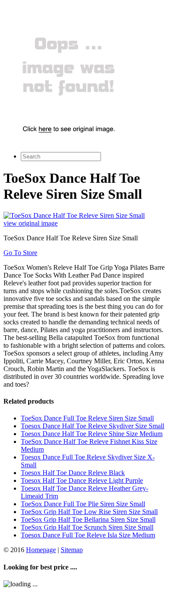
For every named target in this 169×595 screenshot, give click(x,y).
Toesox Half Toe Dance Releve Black (73, 472)
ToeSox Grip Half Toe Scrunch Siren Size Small (87, 527)
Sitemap (72, 549)
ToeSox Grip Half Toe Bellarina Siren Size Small (88, 519)
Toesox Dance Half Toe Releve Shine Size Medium (91, 433)
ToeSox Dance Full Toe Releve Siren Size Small (87, 418)
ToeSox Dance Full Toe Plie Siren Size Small (83, 504)
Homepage (41, 549)
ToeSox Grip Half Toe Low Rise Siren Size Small (89, 511)
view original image (30, 223)
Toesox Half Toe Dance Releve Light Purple (82, 480)
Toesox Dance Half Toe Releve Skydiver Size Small (92, 426)
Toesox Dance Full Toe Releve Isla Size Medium (88, 535)
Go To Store (20, 252)
